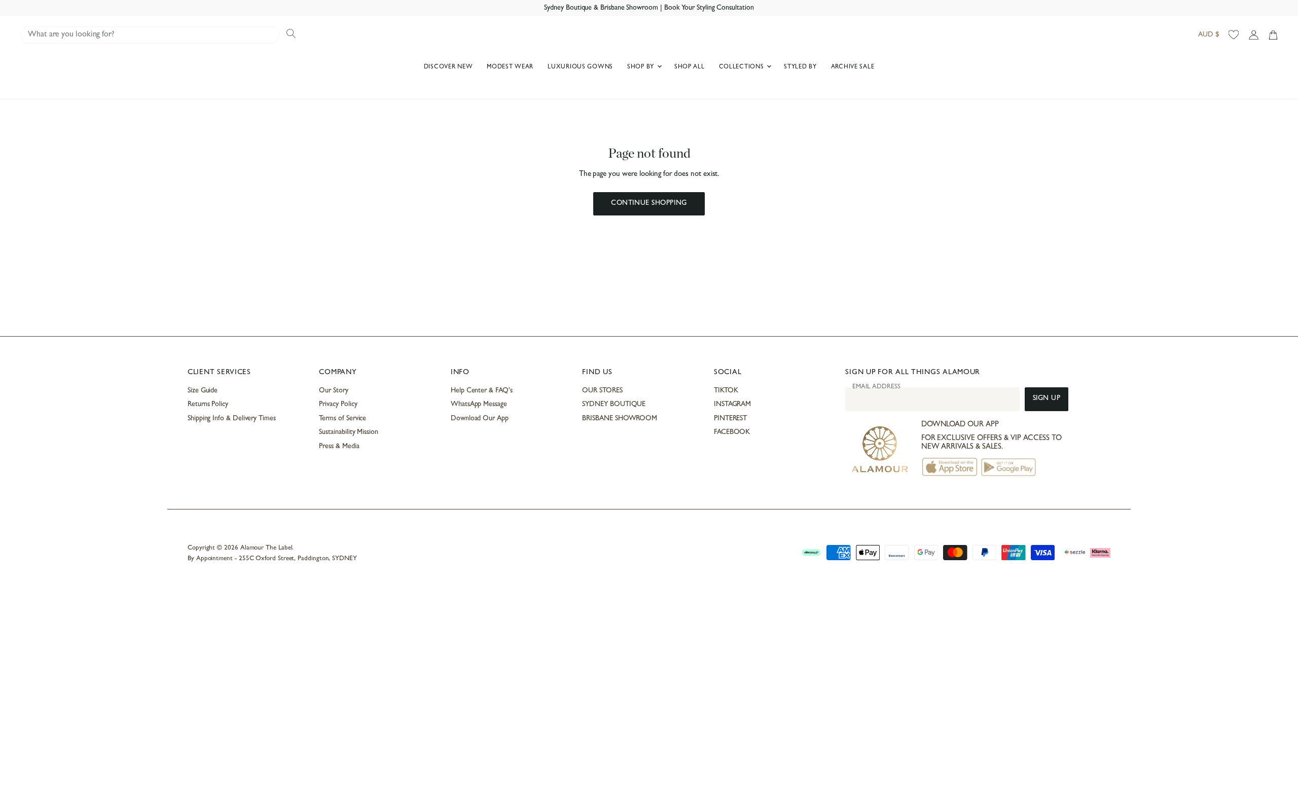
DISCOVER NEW (448, 67)
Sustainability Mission (348, 432)
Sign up (1047, 398)
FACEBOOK (732, 432)
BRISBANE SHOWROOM (619, 418)
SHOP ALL (689, 67)
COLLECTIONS (742, 67)
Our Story (333, 390)
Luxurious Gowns (580, 67)
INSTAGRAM (732, 404)
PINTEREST (730, 418)
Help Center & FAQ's (482, 390)
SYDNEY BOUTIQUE (613, 404)
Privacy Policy (338, 404)
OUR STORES (602, 390)
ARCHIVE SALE (853, 67)
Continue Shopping (649, 203)
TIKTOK (726, 390)
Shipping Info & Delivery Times (232, 418)
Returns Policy (208, 404)
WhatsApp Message (479, 404)
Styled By (800, 67)
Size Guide (203, 390)
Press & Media (339, 446)
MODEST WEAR (510, 67)
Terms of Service (342, 418)
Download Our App (480, 418)
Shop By (641, 67)
